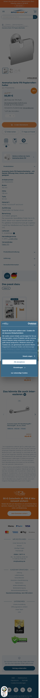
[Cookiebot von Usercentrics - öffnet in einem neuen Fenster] (27, 324)
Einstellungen (18, 367)
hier (15, 351)
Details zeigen (27, 356)
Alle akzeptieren (19, 362)
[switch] (4, 695)
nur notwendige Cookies (19, 373)
